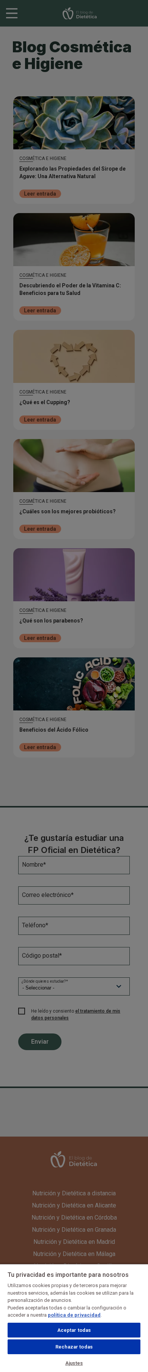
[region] (74, 1318)
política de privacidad (74, 1315)
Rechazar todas (74, 1347)
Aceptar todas (74, 1330)
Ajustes (74, 1363)
